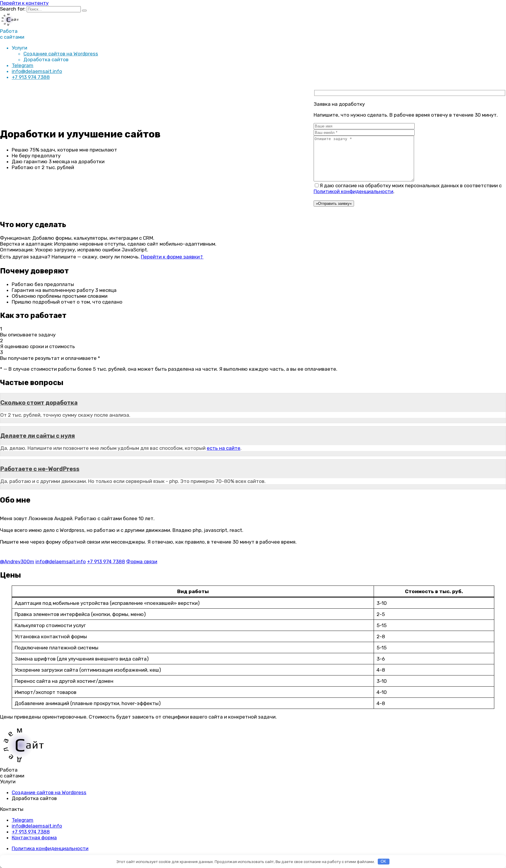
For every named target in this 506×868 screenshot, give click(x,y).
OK (383, 861)
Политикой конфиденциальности (353, 191)
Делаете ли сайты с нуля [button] (37, 435)
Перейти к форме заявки (172, 257)
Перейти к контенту (24, 3)
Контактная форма (34, 837)
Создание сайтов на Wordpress (60, 54)
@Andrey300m (17, 561)
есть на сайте (223, 448)
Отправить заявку (334, 203)
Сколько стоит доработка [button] (39, 402)
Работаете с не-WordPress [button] (39, 468)
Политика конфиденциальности (50, 848)
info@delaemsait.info (37, 71)
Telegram (22, 65)
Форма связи (141, 561)
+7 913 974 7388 (31, 77)
